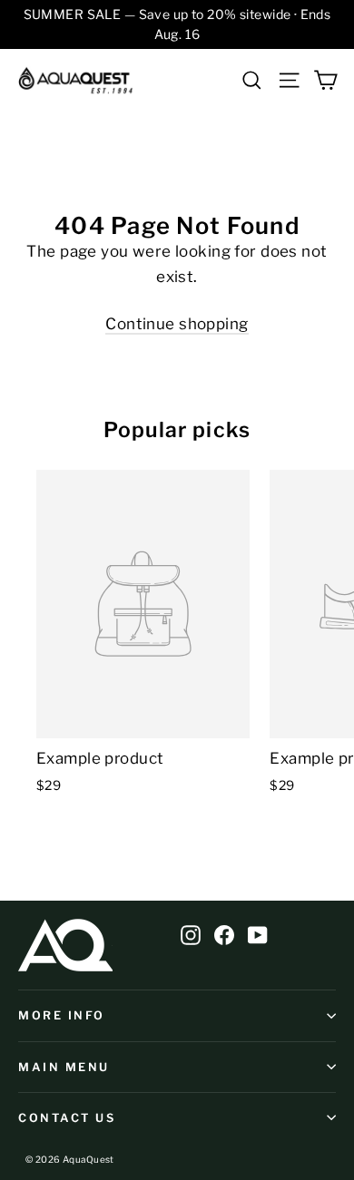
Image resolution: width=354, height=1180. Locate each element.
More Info (61, 1015)
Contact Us (66, 1118)
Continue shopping (176, 324)
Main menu (64, 1067)
